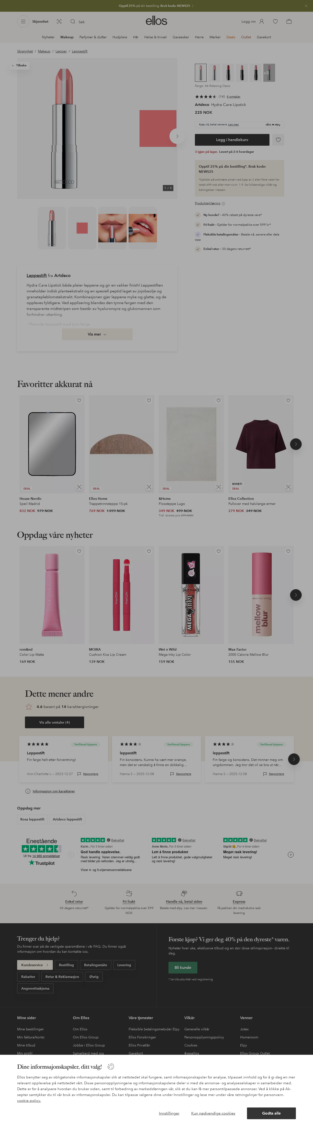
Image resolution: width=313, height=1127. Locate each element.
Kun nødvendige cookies (213, 1113)
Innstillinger (169, 1113)
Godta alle (271, 1113)
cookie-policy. (29, 1100)
